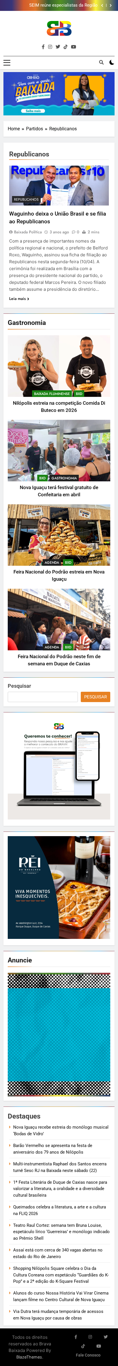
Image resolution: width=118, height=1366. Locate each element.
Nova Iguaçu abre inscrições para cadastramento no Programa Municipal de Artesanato (51, 5)
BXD (79, 393)
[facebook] (43, 47)
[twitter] (58, 47)
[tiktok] (65, 47)
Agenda (52, 562)
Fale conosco (88, 1355)
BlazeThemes (29, 1357)
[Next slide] (111, 5)
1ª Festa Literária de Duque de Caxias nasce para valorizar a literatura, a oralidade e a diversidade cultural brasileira (60, 1189)
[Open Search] (101, 62)
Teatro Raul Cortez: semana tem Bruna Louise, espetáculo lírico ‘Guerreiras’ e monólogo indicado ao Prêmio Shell (61, 1232)
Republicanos (26, 199)
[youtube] (73, 47)
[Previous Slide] (102, 5)
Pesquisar (19, 686)
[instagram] (50, 47)
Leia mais (17, 298)
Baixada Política (28, 232)
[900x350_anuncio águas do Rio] (59, 93)
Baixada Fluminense (52, 393)
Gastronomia (64, 478)
